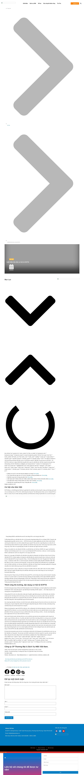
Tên (6, 701)
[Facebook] (56, 731)
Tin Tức (59, 3)
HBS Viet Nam (51, 747)
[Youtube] (63, 731)
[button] (81, 3)
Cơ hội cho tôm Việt (17, 667)
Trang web (7, 711)
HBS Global (32, 747)
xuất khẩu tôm (26, 667)
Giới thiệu (25, 3)
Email (6, 706)
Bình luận (7, 684)
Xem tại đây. (44, 475)
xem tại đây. (36, 473)
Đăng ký (75, 3)
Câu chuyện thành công (49, 3)
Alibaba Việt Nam (41, 747)
